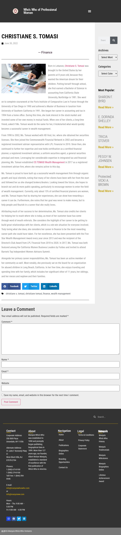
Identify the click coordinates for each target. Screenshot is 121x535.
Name (5, 359)
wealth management (61, 293)
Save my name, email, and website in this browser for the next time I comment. (41, 395)
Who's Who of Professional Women (40, 11)
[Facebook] (14, 519)
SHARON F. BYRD (105, 99)
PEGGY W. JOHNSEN (105, 159)
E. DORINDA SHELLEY (106, 119)
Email (4, 371)
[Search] (113, 40)
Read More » (105, 107)
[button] (89, 11)
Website (5, 383)
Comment (6, 322)
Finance (46, 52)
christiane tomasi (34, 293)
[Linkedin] (24, 519)
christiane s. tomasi (15, 293)
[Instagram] (8, 519)
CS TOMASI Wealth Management (49, 162)
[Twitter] (19, 519)
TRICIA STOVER (103, 139)
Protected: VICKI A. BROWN (104, 181)
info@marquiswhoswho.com (18, 488)
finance (46, 293)
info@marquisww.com (15, 494)
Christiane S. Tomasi (74, 65)
